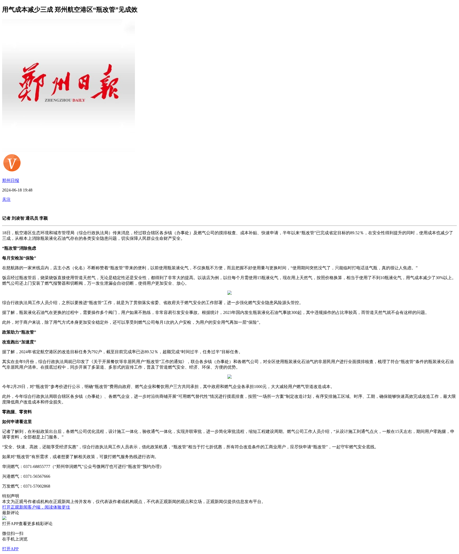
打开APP (10, 549)
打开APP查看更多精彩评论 (27, 523)
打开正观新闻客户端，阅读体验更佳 (36, 507)
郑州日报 (10, 180)
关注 (6, 199)
